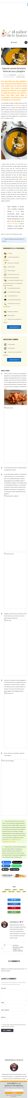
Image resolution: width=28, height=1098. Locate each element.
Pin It (14, 908)
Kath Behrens (12, 75)
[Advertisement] (14, 15)
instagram (17, 105)
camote (21, 889)
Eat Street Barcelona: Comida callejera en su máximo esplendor (18, 948)
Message (3, 988)
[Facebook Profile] (20, 922)
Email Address (5, 1010)
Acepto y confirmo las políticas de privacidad (13, 1095)
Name (2, 1002)
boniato (15, 889)
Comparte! (15, 904)
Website (3, 1017)
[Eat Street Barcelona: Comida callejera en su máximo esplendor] (8, 948)
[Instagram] (22, 922)
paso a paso (11, 891)
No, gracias (13, 1096)
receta (18, 891)
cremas (4, 891)
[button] (14, 1084)
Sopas (23, 77)
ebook (25, 177)
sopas (24, 891)
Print (15, 912)
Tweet (15, 899)
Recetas (19, 77)
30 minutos (7, 889)
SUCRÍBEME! (14, 1092)
